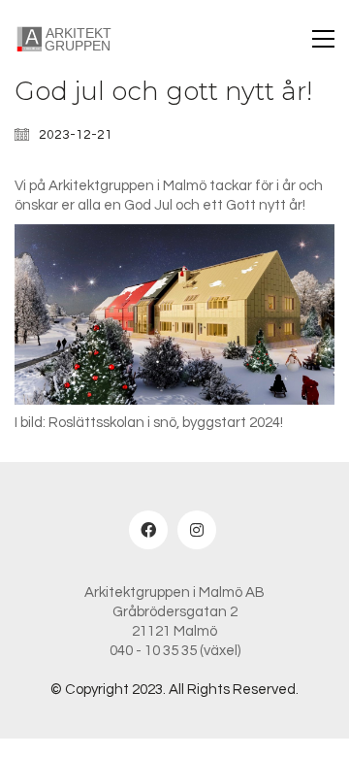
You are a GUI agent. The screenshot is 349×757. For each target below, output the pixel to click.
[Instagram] (196, 529)
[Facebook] (148, 529)
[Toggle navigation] (323, 38)
